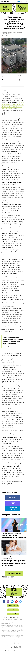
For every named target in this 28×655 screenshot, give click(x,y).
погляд (15, 535)
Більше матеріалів (14, 573)
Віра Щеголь (21, 76)
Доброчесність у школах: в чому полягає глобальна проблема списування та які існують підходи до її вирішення (13, 562)
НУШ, (20, 32)
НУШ (10, 558)
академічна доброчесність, (9, 556)
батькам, (5, 533)
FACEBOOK (13, 498)
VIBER (13, 503)
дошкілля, (5, 535)
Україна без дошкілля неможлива (13, 538)
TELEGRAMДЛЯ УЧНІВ (13, 508)
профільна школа (6, 33)
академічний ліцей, (13, 32)
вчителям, (11, 533)
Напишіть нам (26, 1)
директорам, (19, 533)
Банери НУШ (11, 609)
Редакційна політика (13, 613)
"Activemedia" (19, 651)
